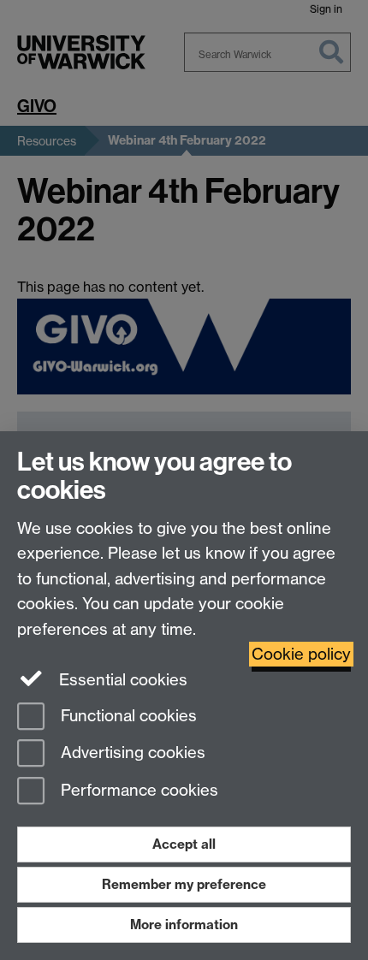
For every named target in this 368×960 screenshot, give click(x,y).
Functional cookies (126, 716)
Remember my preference (184, 884)
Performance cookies (137, 791)
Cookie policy (301, 654)
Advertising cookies (130, 753)
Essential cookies (121, 680)
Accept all (184, 844)
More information (184, 924)
